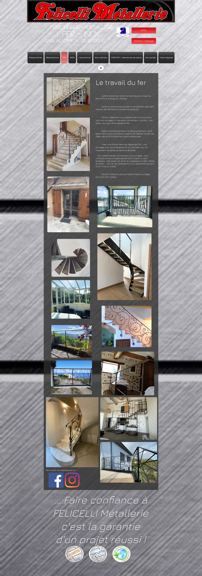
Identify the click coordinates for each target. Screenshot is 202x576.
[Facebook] (56, 480)
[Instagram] (72, 480)
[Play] (101, 67)
